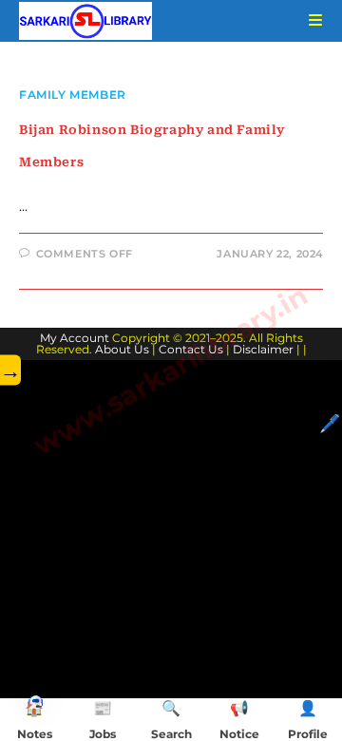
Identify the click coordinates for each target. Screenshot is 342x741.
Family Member (72, 94)
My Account (74, 338)
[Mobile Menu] (308, 20)
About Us (122, 349)
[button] (35, 700)
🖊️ (329, 423)
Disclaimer (263, 349)
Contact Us (191, 349)
